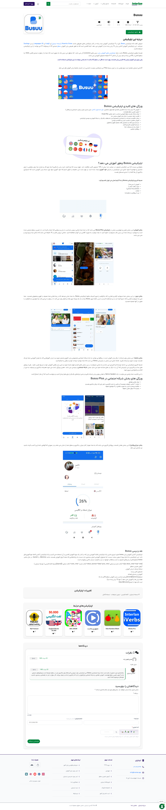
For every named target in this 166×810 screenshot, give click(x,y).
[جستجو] (48, 4)
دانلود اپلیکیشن (133, 32)
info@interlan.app (135, 772)
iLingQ (47, 44)
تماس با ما (134, 805)
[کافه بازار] (37, 765)
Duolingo (27, 44)
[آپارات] (30, 774)
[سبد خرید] (38, 4)
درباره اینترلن (142, 805)
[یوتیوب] (35, 774)
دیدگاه (135, 693)
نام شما (136, 719)
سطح (59, 46)
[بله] (26, 774)
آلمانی (93, 110)
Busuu (123, 44)
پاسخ (33, 658)
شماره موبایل (74, 719)
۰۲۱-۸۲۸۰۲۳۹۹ (137, 767)
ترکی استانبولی (100, 110)
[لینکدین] (39, 774)
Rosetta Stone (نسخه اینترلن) (61, 44)
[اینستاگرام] (43, 774)
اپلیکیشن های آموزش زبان (106, 53)
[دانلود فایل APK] (31, 765)
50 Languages (38, 44)
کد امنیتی (135, 727)
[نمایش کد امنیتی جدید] (116, 732)
